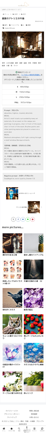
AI (23, 25)
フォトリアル (15, 25)
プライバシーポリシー (12, 414)
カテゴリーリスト (12, 411)
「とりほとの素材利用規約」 (31, 75)
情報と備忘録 (34, 411)
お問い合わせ (34, 417)
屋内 (6, 25)
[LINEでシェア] (28, 219)
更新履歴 (34, 414)
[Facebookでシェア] (18, 219)
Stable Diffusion (10, 28)
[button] (29, 266)
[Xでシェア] (13, 219)
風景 (29, 25)
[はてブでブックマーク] (23, 219)
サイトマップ (12, 417)
